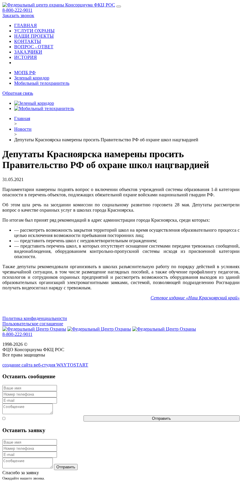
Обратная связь (17, 93)
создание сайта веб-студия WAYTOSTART (45, 364)
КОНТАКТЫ (27, 41)
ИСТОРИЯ (25, 57)
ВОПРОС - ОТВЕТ (33, 46)
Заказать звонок (18, 15)
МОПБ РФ (25, 72)
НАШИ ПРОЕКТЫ (34, 36)
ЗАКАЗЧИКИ (28, 51)
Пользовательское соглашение (32, 323)
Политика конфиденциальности (34, 318)
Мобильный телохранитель (41, 83)
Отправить (161, 418)
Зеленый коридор (31, 77)
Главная (22, 118)
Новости (23, 129)
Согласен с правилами (44, 418)
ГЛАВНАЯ (25, 25)
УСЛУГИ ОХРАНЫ (34, 30)
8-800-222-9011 (17, 10)
